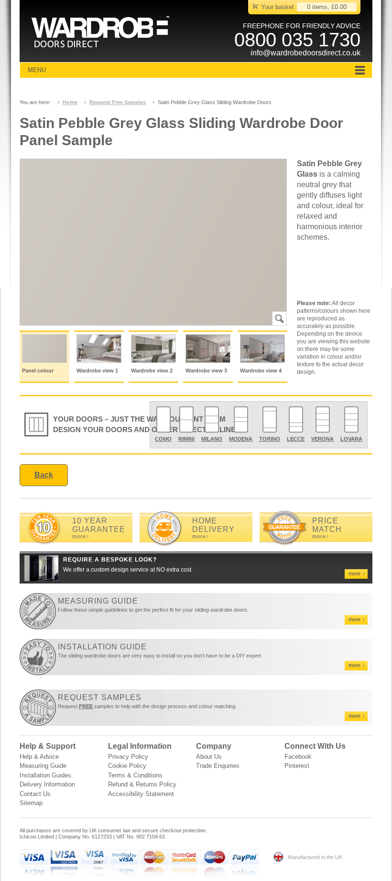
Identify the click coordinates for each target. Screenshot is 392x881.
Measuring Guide (43, 765)
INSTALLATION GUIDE (102, 647)
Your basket (277, 7)
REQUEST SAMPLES (100, 697)
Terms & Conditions (135, 775)
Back (43, 475)
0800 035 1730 (297, 39)
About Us (209, 756)
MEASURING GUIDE (98, 601)
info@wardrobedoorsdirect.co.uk (305, 53)
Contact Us (35, 793)
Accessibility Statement (141, 793)
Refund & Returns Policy (142, 784)
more (79, 536)
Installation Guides (45, 775)
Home (70, 102)
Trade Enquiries (218, 765)
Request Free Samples (117, 102)
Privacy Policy (128, 756)
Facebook (298, 756)
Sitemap (31, 803)
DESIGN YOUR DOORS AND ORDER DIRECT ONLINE (144, 429)
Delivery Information (47, 784)
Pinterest (296, 765)
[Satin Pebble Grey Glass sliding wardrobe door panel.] (153, 242)
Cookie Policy (127, 765)
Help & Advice (39, 756)
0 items (317, 7)
